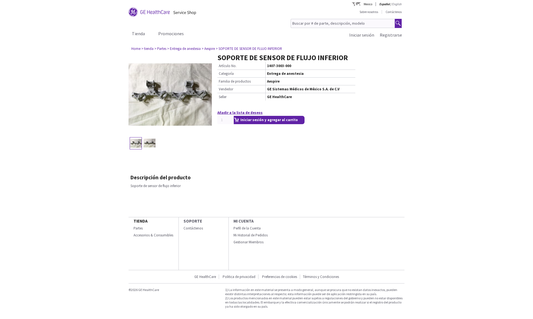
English (397, 4)
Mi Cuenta (243, 221)
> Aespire (208, 48)
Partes (138, 228)
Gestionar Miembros (248, 242)
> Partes (160, 48)
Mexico (368, 4)
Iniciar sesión (361, 35)
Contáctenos (394, 12)
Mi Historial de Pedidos (250, 235)
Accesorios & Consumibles (153, 235)
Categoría (226, 73)
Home (135, 48)
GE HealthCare (205, 276)
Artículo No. (228, 65)
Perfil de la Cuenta (247, 228)
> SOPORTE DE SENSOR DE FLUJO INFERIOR (249, 48)
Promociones (171, 33)
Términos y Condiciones (321, 276)
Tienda (138, 33)
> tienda (147, 48)
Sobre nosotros (368, 12)
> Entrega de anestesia (184, 48)
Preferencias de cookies (279, 276)
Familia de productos (235, 81)
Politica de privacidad (239, 276)
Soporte (192, 221)
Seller (223, 97)
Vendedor (226, 89)
